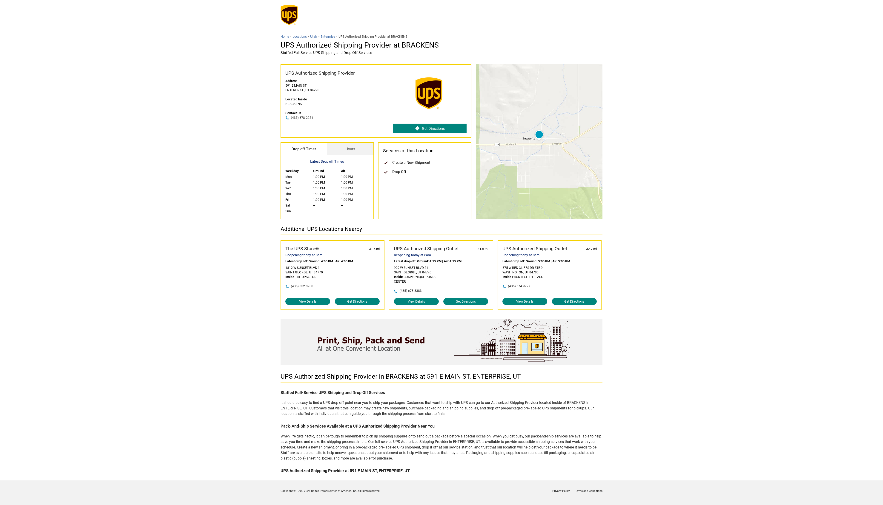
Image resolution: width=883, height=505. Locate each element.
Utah (313, 36)
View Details (307, 301)
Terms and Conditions (588, 491)
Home (285, 36)
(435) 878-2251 (302, 117)
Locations (299, 36)
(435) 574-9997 (519, 286)
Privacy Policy (561, 491)
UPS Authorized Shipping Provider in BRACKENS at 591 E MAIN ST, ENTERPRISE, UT (401, 376)
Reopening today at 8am (303, 255)
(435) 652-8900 (302, 286)
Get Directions (433, 128)
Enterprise (328, 36)
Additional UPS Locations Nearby (321, 229)
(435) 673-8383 (410, 290)
